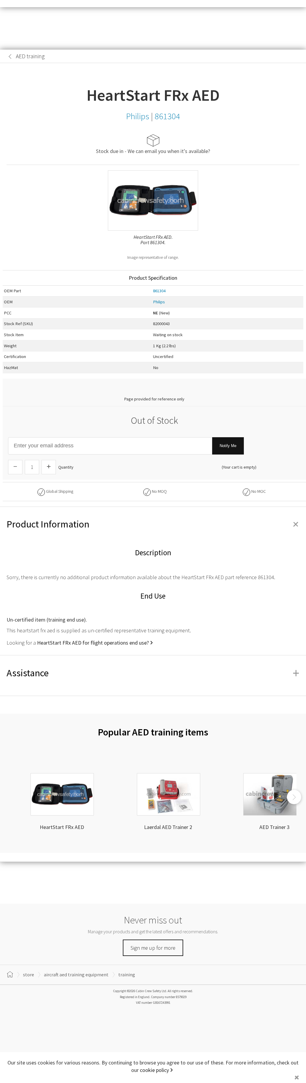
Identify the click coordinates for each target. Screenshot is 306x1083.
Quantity (66, 467)
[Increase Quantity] (49, 467)
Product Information (153, 524)
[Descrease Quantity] (15, 467)
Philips (159, 302)
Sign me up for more (153, 947)
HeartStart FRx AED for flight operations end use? (93, 642)
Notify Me (228, 445)
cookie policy (154, 1070)
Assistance (153, 673)
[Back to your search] (10, 56)
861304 (159, 290)
